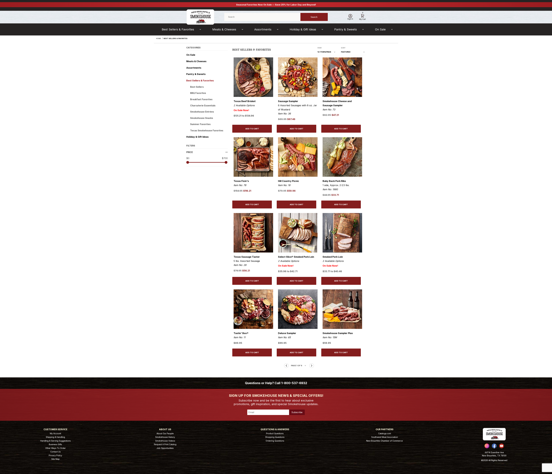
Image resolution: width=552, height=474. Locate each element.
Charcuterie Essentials (202, 105)
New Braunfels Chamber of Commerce (384, 441)
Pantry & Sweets (345, 29)
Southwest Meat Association (384, 437)
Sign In (350, 19)
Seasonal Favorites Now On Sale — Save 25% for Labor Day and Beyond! (276, 4)
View (319, 48)
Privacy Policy (55, 455)
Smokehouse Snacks (201, 118)
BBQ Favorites (198, 93)
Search (314, 17)
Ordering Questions (275, 441)
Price (189, 152)
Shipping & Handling (55, 437)
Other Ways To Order (55, 448)
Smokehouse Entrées (202, 111)
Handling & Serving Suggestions (55, 441)
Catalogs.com (384, 433)
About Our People (165, 433)
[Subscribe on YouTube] (501, 445)
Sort (343, 48)
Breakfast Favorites (201, 99)
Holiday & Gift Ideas (303, 29)
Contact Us (55, 451)
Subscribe (296, 412)
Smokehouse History (165, 437)
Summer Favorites (200, 124)
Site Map (55, 459)
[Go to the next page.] (311, 365)
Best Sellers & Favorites (178, 29)
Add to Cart (252, 128)
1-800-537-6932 (294, 383)
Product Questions (275, 433)
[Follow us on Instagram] (486, 445)
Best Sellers (197, 87)
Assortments (262, 29)
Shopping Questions (274, 437)
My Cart (362, 16)
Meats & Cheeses (224, 29)
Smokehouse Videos (165, 441)
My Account (55, 433)
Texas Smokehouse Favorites (206, 130)
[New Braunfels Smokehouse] (200, 17)
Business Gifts (55, 444)
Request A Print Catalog (165, 444)
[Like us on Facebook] (494, 445)
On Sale (380, 29)
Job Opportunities (165, 448)
